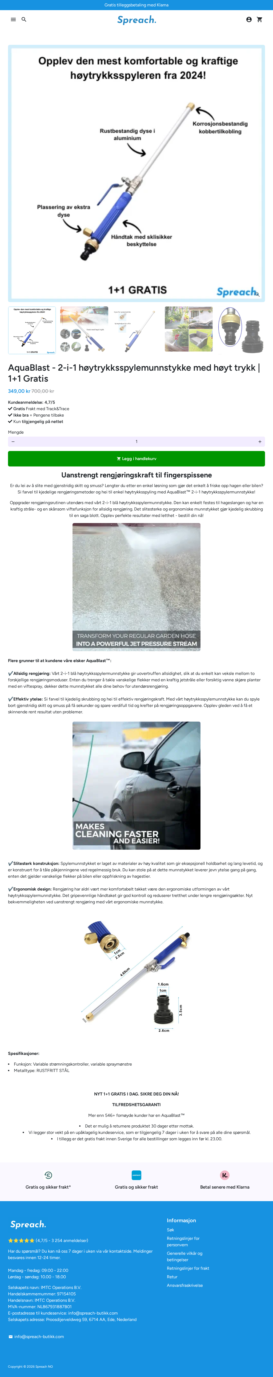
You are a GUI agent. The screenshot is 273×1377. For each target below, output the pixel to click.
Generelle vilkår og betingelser (184, 1256)
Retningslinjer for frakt (188, 1268)
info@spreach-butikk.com (36, 1336)
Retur (172, 1276)
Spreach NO (44, 1366)
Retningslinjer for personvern (183, 1241)
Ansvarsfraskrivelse (185, 1285)
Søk (170, 1229)
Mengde (16, 432)
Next (258, 173)
